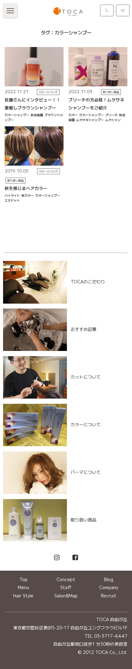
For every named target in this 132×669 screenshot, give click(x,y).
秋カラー (27, 195)
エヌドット (12, 200)
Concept (65, 579)
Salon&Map (66, 595)
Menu (23, 587)
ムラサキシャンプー (90, 119)
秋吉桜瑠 (37, 114)
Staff (66, 587)
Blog (108, 579)
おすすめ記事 (83, 329)
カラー (73, 114)
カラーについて (48, 92)
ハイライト (12, 195)
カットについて (86, 377)
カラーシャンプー (17, 114)
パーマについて (86, 472)
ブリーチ (111, 114)
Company (108, 587)
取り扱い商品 (111, 92)
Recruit (108, 595)
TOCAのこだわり (88, 281)
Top (23, 579)
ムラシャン (113, 119)
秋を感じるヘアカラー (26, 188)
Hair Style (23, 595)
